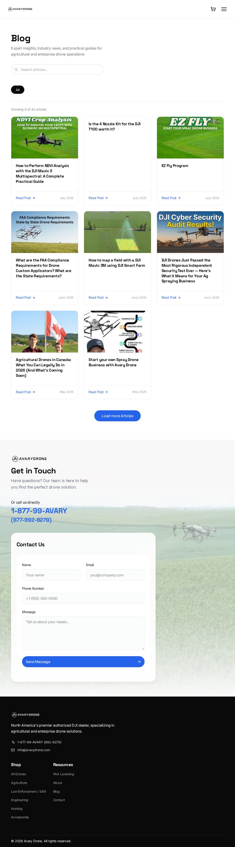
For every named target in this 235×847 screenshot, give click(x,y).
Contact (59, 800)
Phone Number (33, 588)
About (57, 783)
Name (26, 565)
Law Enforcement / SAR (28, 791)
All (18, 90)
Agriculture (19, 783)
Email (90, 565)
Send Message (38, 661)
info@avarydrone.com (33, 750)
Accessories (20, 817)
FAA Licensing (63, 774)
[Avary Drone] (20, 9)
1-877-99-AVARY (39, 510)
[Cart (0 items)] (213, 9)
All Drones (18, 774)
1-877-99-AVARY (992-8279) (39, 742)
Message (29, 612)
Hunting (16, 809)
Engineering (19, 800)
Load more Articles (117, 416)
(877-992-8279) (31, 519)
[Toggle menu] (224, 9)
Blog (56, 791)
